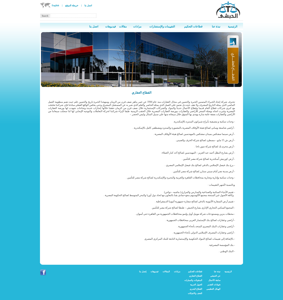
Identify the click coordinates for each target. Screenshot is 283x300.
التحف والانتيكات (195, 293)
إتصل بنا (142, 271)
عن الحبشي (215, 276)
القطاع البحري (196, 289)
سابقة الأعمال (214, 280)
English (55, 5)
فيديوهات (154, 271)
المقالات (166, 271)
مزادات (177, 271)
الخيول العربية (196, 284)
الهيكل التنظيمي (213, 289)
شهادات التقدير (213, 284)
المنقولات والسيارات (193, 280)
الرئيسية (228, 271)
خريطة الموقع (71, 5)
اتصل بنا (88, 5)
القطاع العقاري (195, 276)
